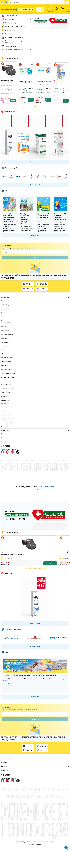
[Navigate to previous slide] (2, 84)
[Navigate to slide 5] (32, 568)
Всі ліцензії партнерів (6, 305)
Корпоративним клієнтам (8, 373)
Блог (2, 353)
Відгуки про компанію (7, 334)
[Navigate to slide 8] (37, 568)
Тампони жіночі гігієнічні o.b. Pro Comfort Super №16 (26, 82)
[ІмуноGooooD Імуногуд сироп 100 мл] (61, 71)
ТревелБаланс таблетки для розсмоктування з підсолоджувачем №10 (43, 83)
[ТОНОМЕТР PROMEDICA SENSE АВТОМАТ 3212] (8, 70)
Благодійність (5, 342)
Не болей (3, 442)
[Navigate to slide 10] (40, 568)
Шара (2, 438)
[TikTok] (18, 452)
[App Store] (28, 284)
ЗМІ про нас (4, 338)
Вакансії (3, 317)
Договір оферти (5, 365)
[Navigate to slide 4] (31, 568)
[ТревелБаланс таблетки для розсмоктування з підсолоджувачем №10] (43, 71)
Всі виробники (34, 185)
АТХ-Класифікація (6, 384)
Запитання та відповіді (7, 388)
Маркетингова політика (7, 419)
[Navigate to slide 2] (27, 568)
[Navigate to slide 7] (35, 568)
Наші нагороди (5, 326)
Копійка (3, 434)
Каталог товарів (27, 9)
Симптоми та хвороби (7, 361)
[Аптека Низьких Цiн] (9, 9)
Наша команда (5, 330)
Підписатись (35, 257)
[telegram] (42, 289)
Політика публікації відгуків (8, 423)
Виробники (4, 396)
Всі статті (34, 235)
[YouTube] (7, 452)
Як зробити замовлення (7, 377)
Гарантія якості (5, 411)
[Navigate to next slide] (67, 84)
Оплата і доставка (6, 392)
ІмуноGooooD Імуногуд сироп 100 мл (61, 84)
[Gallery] (35, 137)
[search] (42, 9)
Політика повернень (6, 407)
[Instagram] (12, 452)
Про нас (3, 301)
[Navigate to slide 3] (29, 568)
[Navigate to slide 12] (44, 568)
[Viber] (28, 289)
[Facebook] (2, 452)
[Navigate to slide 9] (39, 568)
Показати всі (34, 162)
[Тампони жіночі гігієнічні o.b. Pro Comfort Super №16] (26, 71)
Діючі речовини (5, 403)
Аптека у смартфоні (6, 369)
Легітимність (4, 427)
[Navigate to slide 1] (35, 106)
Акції (2, 349)
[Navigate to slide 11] (42, 568)
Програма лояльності (7, 357)
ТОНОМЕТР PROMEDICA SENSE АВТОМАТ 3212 (7, 81)
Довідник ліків (5, 400)
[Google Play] (42, 284)
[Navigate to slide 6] (34, 568)
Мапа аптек (4, 309)
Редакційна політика (6, 415)
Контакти (3, 313)
